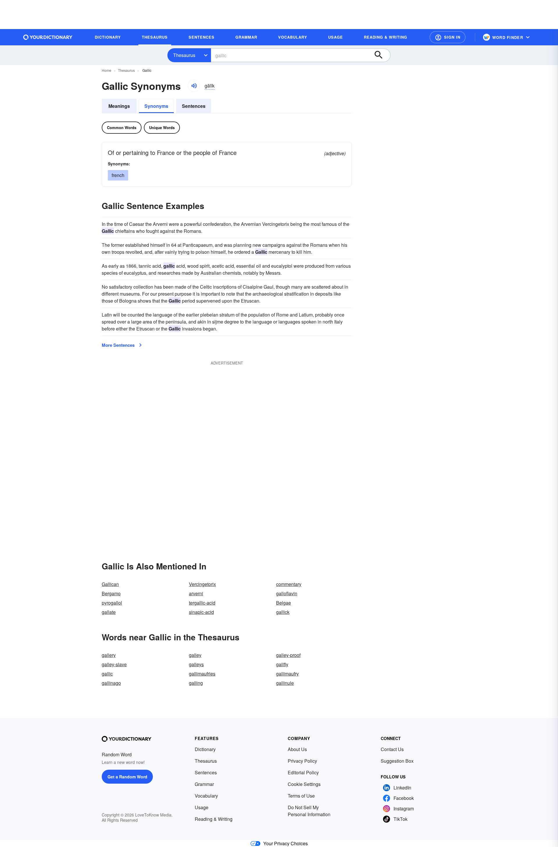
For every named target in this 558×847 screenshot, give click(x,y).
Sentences (193, 106)
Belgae (283, 602)
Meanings (119, 106)
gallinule (285, 683)
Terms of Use (301, 795)
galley (195, 655)
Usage (201, 807)
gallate (109, 612)
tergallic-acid (202, 602)
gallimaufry (287, 673)
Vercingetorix (202, 584)
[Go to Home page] (48, 37)
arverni (196, 593)
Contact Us (392, 749)
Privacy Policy (302, 760)
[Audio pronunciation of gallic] (194, 86)
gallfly (282, 664)
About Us (297, 749)
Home (106, 70)
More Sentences (118, 345)
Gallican (110, 584)
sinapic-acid (201, 612)
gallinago (111, 683)
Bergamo (111, 593)
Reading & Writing (214, 819)
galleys (196, 664)
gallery (109, 655)
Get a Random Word (127, 777)
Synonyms (156, 106)
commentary (288, 584)
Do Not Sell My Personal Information (309, 811)
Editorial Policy (303, 772)
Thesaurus (184, 55)
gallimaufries (202, 673)
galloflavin (286, 593)
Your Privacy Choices (285, 843)
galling (196, 683)
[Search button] (381, 55)
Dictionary (205, 749)
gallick (282, 612)
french (118, 175)
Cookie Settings (304, 784)
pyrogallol (112, 602)
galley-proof (288, 655)
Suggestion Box (397, 760)
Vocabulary (206, 795)
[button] (448, 37)
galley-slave (114, 664)
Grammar (204, 784)
